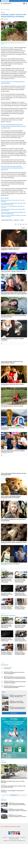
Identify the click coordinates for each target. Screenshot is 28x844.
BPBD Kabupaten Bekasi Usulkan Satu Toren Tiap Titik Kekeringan (12, 201)
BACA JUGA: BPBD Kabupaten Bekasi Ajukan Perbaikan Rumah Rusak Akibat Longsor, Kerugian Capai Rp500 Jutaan (13, 126)
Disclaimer (23, 837)
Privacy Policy (11, 837)
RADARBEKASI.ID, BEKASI (7, 47)
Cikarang (3, 12)
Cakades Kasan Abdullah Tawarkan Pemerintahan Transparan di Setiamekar (15, 682)
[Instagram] (14, 833)
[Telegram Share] (23, 224)
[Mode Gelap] (24, 3)
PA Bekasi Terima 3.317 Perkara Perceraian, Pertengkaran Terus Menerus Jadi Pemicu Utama (17, 816)
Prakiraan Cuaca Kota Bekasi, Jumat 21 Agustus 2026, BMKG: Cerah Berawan (17, 696)
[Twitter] (12, 833)
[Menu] (2, 3)
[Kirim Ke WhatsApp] (26, 224)
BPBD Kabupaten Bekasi (7, 220)
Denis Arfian (6, 18)
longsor (22, 220)
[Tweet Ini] (18, 224)
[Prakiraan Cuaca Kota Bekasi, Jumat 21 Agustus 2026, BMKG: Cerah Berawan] (5, 696)
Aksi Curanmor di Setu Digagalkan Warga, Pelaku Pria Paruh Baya (12, 207)
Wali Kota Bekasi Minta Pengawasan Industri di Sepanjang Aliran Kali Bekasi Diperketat (16, 804)
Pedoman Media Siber (14, 838)
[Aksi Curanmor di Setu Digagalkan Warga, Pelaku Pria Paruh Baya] (7, 588)
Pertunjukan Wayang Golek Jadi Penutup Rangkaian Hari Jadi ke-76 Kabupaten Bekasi (13, 213)
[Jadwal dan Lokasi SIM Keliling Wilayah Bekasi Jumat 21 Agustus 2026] (5, 702)
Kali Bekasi (16, 220)
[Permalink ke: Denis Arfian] (2, 19)
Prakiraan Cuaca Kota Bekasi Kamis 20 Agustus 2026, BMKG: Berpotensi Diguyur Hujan (17, 708)
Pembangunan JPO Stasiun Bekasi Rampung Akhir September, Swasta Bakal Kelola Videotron (17, 810)
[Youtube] (17, 833)
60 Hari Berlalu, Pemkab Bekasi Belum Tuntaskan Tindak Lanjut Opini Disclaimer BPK (13, 204)
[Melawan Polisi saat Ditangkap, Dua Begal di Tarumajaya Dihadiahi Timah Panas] (21, 601)
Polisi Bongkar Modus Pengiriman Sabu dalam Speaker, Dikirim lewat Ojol (13, 210)
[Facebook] (9, 833)
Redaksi (17, 837)
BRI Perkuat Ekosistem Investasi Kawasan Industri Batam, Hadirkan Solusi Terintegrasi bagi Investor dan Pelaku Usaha (14, 677)
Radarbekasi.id (7, 3)
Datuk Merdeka (7, 668)
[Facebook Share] (16, 224)
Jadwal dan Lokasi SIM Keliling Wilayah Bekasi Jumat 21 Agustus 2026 (16, 702)
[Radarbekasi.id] (14, 831)
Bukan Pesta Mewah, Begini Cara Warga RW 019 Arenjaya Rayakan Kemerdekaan (14, 687)
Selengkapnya (13, 713)
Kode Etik (5, 837)
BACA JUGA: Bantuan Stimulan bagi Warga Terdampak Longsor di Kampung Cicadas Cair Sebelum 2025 (12, 168)
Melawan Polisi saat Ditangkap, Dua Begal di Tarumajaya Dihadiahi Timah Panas (13, 216)
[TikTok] (19, 834)
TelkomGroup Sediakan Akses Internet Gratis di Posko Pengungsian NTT (14, 673)
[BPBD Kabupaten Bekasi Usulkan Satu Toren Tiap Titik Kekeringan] (7, 574)
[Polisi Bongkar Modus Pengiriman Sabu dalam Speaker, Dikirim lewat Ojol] (21, 588)
